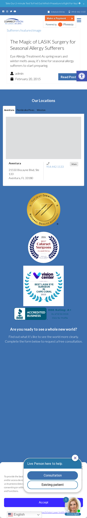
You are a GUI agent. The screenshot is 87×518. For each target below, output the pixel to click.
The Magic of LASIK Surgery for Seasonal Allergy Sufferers (43, 45)
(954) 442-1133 (78, 12)
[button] (81, 76)
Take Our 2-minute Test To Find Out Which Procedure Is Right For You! (41, 3)
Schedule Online (58, 12)
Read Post (68, 77)
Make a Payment (56, 18)
